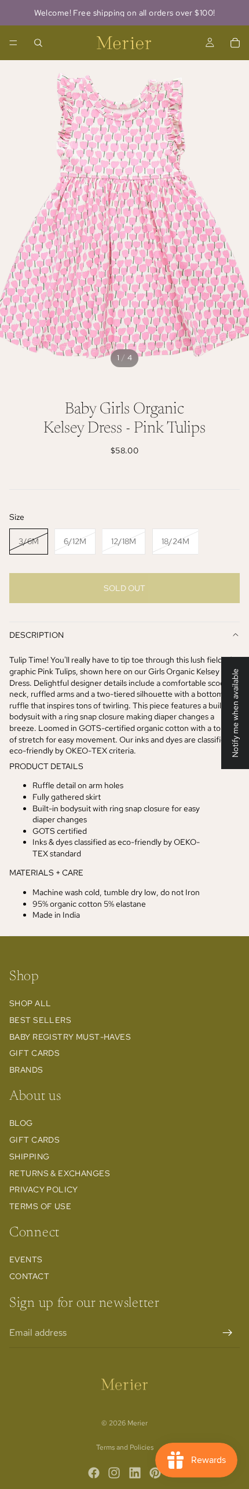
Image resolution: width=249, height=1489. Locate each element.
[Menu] (13, 42)
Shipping (29, 1156)
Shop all (30, 1003)
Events (26, 1259)
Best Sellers (40, 1020)
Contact (29, 1276)
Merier (137, 1423)
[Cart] (235, 43)
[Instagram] (114, 1473)
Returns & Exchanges (59, 1173)
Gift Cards (34, 1053)
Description (36, 635)
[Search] (38, 43)
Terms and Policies (124, 1447)
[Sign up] (227, 1333)
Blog (21, 1123)
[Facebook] (94, 1473)
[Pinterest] (155, 1473)
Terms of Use (40, 1206)
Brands (26, 1070)
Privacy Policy (43, 1189)
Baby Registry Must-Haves (70, 1037)
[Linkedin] (135, 1473)
